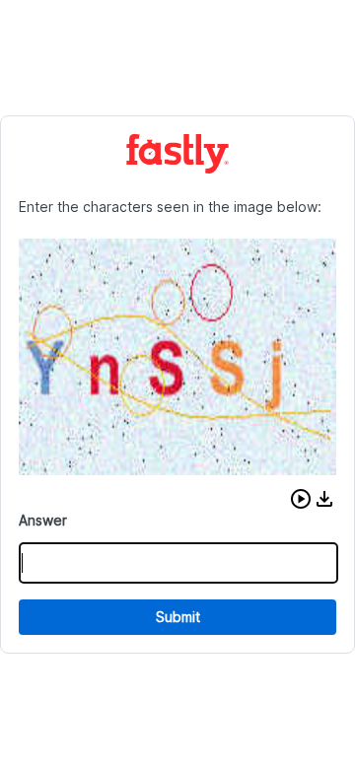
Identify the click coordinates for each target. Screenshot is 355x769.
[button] (301, 499)
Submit (178, 616)
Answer (43, 520)
